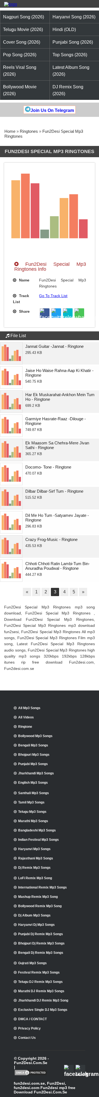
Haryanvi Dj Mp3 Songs (36, 925)
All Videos (26, 717)
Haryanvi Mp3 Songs (34, 849)
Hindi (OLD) (64, 29)
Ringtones (29, 131)
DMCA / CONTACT (32, 1019)
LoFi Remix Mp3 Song (35, 878)
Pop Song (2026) (19, 54)
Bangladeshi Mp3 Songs (37, 830)
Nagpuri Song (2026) (23, 17)
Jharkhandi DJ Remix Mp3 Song (43, 1000)
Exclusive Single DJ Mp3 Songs (42, 1010)
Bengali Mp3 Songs (33, 745)
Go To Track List (53, 296)
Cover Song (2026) (21, 42)
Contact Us (27, 1038)
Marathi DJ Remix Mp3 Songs (41, 991)
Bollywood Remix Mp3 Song (40, 906)
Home (9, 131)
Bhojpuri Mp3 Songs (34, 755)
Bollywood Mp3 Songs (35, 736)
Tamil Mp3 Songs (31, 802)
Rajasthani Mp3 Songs (35, 858)
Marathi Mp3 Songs (33, 821)
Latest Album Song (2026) (71, 71)
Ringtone (25, 727)
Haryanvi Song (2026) (74, 17)
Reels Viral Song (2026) (19, 71)
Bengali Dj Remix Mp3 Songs (40, 953)
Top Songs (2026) (70, 54)
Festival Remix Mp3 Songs (39, 972)
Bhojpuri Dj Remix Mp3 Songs (41, 943)
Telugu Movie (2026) (23, 29)
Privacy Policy (29, 1028)
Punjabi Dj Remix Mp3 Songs (40, 934)
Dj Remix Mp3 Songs (34, 868)
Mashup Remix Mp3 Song (38, 897)
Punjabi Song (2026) (73, 42)
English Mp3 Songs (33, 783)
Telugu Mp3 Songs (32, 812)
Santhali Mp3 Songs (33, 793)
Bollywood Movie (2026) (20, 90)
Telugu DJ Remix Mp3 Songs (40, 982)
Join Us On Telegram (52, 110)
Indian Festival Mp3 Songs (38, 840)
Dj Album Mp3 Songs (34, 915)
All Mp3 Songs (29, 708)
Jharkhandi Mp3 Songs (36, 773)
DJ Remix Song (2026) (68, 90)
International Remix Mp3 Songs (42, 887)
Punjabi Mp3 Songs (33, 764)
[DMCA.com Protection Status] (30, 1075)
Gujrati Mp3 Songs (32, 963)
